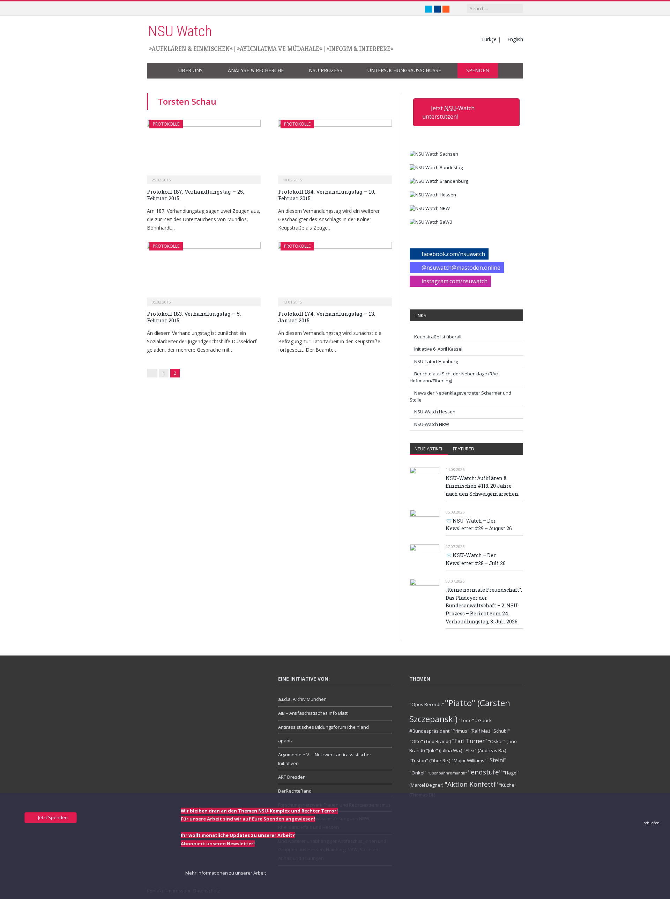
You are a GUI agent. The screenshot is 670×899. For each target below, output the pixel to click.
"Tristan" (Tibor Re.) (430, 760)
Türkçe (489, 39)
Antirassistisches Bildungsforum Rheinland (323, 727)
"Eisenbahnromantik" (447, 773)
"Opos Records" (426, 704)
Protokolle (166, 124)
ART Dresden (292, 777)
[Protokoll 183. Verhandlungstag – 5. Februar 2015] (204, 272)
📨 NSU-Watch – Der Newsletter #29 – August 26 (479, 524)
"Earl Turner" (469, 741)
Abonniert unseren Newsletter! (218, 843)
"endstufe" (485, 771)
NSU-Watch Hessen (434, 412)
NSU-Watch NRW (431, 424)
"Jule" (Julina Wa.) (444, 750)
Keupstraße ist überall (437, 337)
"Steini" (496, 760)
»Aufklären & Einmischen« (191, 49)
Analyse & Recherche (256, 70)
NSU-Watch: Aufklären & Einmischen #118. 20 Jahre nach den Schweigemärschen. (482, 486)
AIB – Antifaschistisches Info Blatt (313, 713)
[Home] (158, 70)
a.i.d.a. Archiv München (302, 699)
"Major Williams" (469, 760)
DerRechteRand (295, 791)
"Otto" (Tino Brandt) (430, 741)
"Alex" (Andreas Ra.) (484, 750)
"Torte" (466, 720)
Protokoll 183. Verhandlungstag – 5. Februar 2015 (194, 317)
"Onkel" (417, 773)
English (515, 39)
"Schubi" (500, 731)
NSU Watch (180, 31)
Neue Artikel (429, 448)
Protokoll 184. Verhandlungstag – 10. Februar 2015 (326, 195)
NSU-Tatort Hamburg (436, 361)
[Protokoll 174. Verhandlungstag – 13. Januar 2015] (335, 272)
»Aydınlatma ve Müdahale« (279, 49)
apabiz (285, 740)
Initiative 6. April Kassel (438, 349)
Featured (463, 448)
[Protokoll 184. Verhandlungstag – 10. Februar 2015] (335, 150)
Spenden (477, 70)
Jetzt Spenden (52, 817)
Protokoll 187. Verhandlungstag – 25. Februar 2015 (195, 195)
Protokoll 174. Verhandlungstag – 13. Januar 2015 (326, 317)
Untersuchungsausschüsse (404, 70)
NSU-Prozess (325, 70)
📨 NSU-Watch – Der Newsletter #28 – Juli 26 (476, 559)
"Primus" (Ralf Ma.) (470, 731)
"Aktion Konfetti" (471, 784)
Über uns (190, 70)
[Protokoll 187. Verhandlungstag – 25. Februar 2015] (204, 150)
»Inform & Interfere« (359, 49)
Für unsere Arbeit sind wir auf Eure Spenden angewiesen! (248, 819)
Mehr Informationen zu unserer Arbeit (225, 873)
